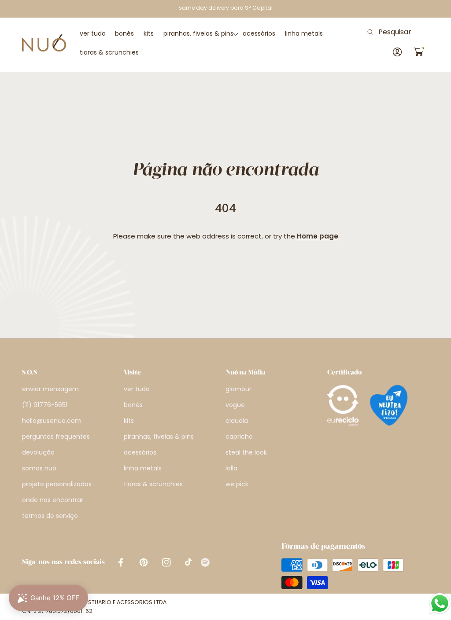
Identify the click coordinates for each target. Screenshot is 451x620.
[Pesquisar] (372, 32)
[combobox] (396, 32)
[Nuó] (44, 42)
